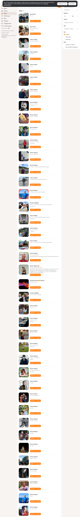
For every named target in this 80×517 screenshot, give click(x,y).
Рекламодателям (5, 30)
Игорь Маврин (34, 52)
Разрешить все (62, 3)
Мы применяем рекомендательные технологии (9, 36)
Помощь (12, 30)
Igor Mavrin (33, 26)
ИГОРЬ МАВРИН (34, 203)
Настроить (72, 3)
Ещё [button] (7, 32)
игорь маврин (33, 39)
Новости (3, 32)
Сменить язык (5, 28)
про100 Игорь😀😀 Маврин (37, 280)
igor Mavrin (33, 14)
